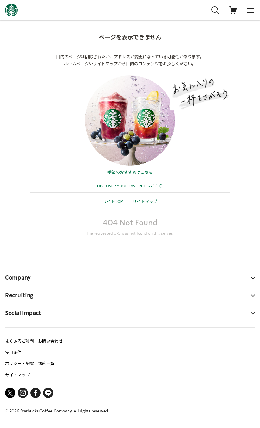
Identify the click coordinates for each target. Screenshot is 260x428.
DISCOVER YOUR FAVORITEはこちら (130, 186)
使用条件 (13, 352)
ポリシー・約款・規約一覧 (30, 363)
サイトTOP (113, 201)
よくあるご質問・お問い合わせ (34, 341)
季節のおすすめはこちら (130, 172)
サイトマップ (145, 201)
